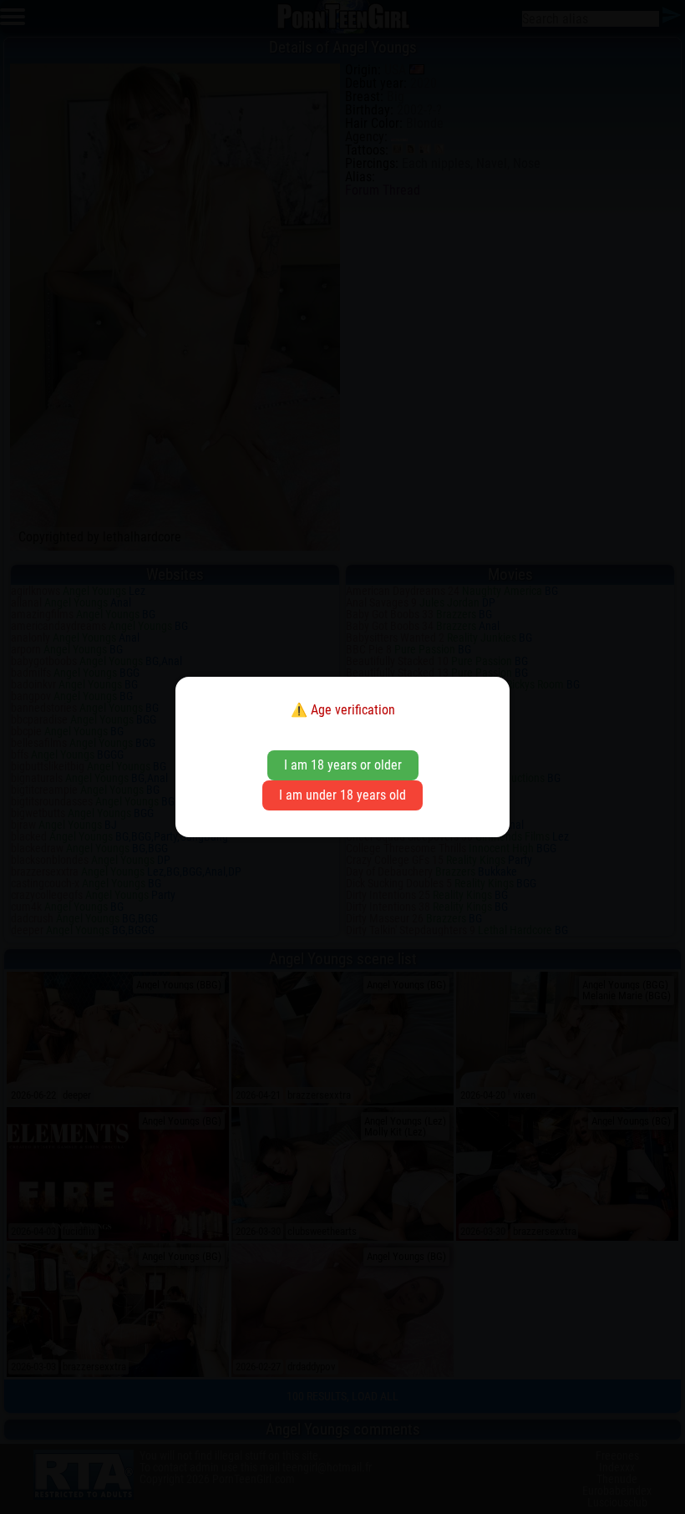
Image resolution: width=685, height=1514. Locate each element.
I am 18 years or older (343, 765)
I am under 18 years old (342, 795)
